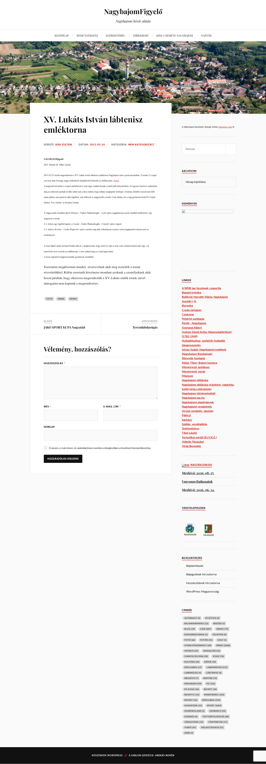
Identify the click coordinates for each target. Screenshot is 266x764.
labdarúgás (217, 667)
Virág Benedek (191, 446)
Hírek (61, 299)
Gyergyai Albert (192, 327)
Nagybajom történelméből (198, 393)
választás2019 (212, 727)
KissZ (218, 656)
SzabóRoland (194, 711)
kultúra (191, 662)
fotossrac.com (225, 127)
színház (191, 716)
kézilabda (193, 667)
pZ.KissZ (191, 689)
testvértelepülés (215, 716)
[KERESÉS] (230, 149)
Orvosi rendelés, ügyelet (197, 411)
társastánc (193, 722)
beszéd (219, 623)
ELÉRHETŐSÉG (115, 35)
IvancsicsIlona (196, 656)
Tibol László (189, 433)
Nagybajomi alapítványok (198, 402)
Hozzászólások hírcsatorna (203, 583)
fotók (206, 640)
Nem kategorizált (141, 144)
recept (210, 689)
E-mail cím (112, 406)
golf (222, 640)
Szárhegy (218, 711)
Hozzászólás (54, 363)
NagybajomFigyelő (133, 11)
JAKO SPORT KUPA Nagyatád (64, 327)
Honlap (49, 426)
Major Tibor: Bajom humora (199, 362)
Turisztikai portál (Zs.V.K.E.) (199, 437)
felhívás (220, 634)
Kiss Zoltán (63, 144)
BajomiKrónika (196, 623)
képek (210, 662)
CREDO (222, 629)
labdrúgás (192, 672)
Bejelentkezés (194, 565)
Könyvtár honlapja (193, 358)
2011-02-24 (97, 144)
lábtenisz (214, 672)
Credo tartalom (191, 310)
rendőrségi (214, 694)
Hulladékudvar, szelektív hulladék (203, 340)
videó (190, 727)
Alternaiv (192, 618)
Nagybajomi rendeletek (197, 406)
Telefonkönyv (190, 428)
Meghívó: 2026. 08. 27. (198, 473)
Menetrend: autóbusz (196, 367)
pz (210, 683)
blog (189, 629)
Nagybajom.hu (201, 464)
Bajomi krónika (191, 292)
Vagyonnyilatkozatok (197, 481)
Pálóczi (186, 415)
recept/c (191, 694)
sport (73, 299)
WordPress (115, 755)
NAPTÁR (206, 35)
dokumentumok (196, 634)
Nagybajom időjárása (195, 380)
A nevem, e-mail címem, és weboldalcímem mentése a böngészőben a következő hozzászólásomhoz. (100, 448)
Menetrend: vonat (193, 371)
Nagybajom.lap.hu (193, 397)
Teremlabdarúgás (145, 327)
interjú (191, 651)
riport (190, 700)
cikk (205, 629)
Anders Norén (164, 755)
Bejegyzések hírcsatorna (201, 574)
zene (188, 733)
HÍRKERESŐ (140, 35)
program (193, 683)
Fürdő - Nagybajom (194, 323)
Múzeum (187, 375)
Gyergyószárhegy (197, 645)
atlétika (212, 618)
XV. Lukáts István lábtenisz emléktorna (93, 124)
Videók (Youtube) (193, 441)
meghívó (191, 678)
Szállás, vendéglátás (194, 424)
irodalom (211, 651)
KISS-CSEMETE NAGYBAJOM (174, 35)
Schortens (193, 705)
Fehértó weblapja (193, 318)
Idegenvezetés (191, 345)
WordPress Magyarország (202, 591)
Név (47, 406)
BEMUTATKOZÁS (87, 35)
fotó (49, 299)
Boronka (187, 305)
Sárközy (187, 419)
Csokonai (188, 314)
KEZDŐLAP (62, 35)
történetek (217, 722)
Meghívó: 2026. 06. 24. (198, 490)
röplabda (211, 700)
